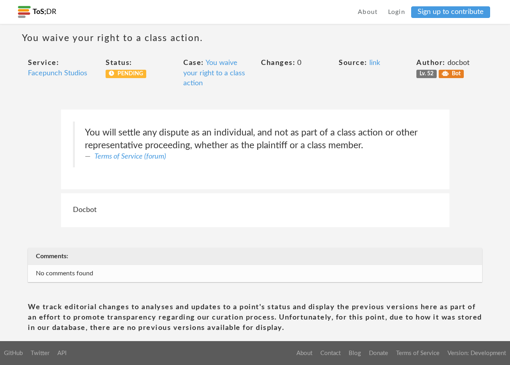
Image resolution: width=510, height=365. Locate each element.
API (62, 353)
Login (397, 12)
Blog (355, 353)
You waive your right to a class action (214, 73)
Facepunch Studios (57, 73)
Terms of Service (417, 353)
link (374, 63)
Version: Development (476, 353)
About (368, 12)
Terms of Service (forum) (130, 156)
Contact (330, 353)
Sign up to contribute (451, 12)
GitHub (13, 353)
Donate (378, 353)
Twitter (40, 353)
